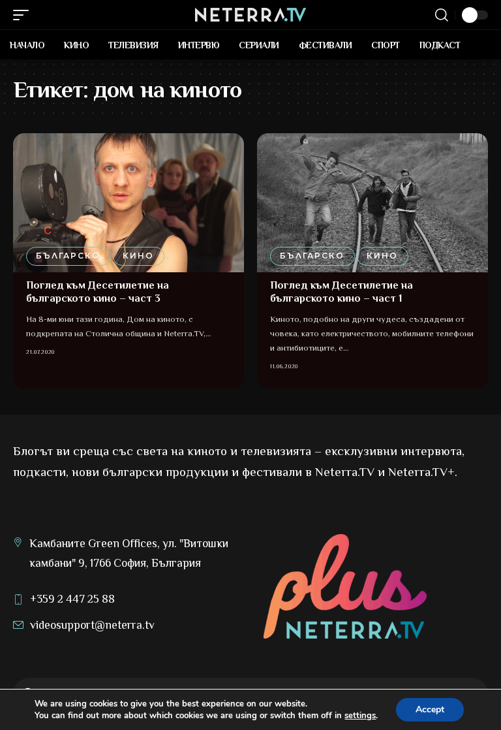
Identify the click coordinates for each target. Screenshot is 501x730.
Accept (430, 709)
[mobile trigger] (24, 15)
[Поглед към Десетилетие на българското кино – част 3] (128, 202)
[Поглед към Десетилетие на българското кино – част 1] (372, 202)
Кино (138, 256)
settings (360, 716)
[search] (441, 15)
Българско (68, 256)
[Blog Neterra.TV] (250, 14)
